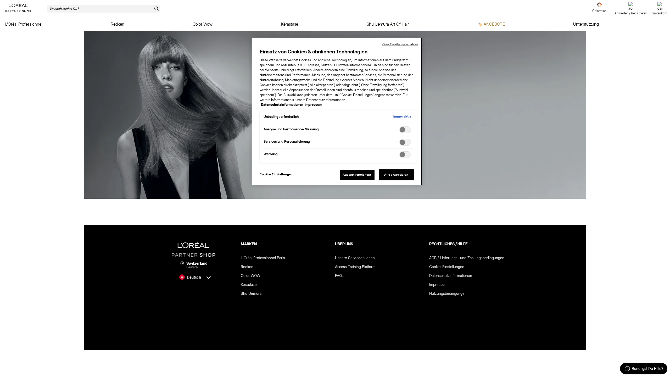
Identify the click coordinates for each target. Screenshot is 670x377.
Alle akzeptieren (396, 174)
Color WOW (250, 275)
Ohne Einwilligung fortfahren (400, 44)
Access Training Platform (355, 266)
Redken (247, 266)
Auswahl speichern (357, 174)
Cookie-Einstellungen (446, 266)
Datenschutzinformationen (450, 275)
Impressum (438, 284)
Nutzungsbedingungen (448, 293)
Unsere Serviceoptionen (355, 258)
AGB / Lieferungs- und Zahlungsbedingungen (466, 258)
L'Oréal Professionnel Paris (263, 258)
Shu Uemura (251, 293)
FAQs (339, 275)
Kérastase (249, 284)
